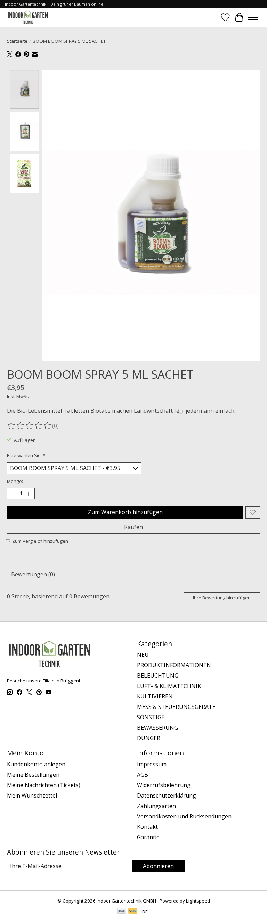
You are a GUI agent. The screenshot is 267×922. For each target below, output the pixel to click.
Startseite (17, 41)
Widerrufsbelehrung (164, 785)
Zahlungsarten (156, 806)
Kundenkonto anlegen (36, 764)
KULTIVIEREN (155, 696)
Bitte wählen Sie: (26, 455)
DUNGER (148, 738)
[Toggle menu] (253, 17)
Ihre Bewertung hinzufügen (222, 598)
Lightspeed (198, 901)
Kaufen (133, 527)
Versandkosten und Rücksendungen (184, 816)
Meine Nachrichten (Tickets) (43, 785)
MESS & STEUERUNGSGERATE (176, 707)
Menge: (15, 481)
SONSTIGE (150, 717)
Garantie (148, 837)
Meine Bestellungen (33, 774)
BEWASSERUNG (157, 727)
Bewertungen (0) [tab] (33, 574)
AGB (142, 774)
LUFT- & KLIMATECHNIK (169, 686)
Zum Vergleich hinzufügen (40, 541)
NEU (143, 654)
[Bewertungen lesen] (29, 426)
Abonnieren (158, 866)
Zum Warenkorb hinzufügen (125, 512)
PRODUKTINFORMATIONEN (174, 665)
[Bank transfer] (121, 911)
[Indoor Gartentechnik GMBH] (28, 17)
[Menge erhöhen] (28, 493)
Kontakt (147, 827)
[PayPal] (132, 911)
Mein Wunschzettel (32, 795)
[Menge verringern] (13, 493)
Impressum (152, 764)
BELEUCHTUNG (157, 675)
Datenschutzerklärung (166, 795)
